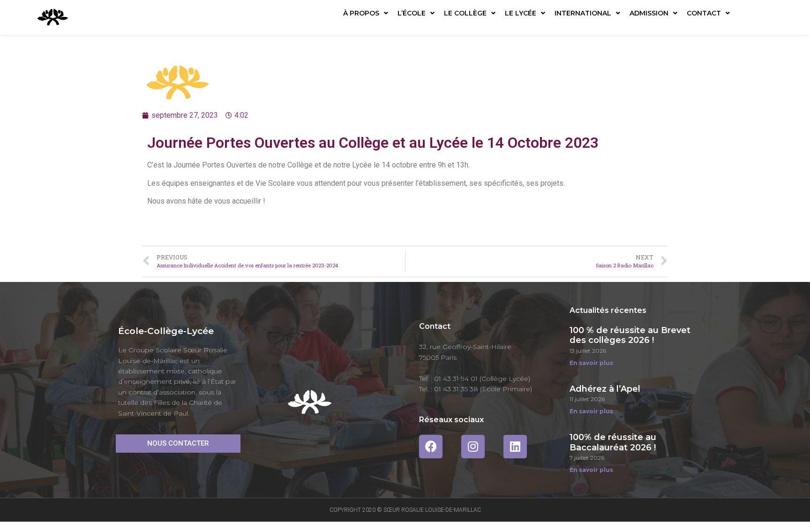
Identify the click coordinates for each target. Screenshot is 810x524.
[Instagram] (473, 446)
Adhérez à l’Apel (605, 389)
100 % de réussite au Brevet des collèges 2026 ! (630, 335)
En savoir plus (591, 362)
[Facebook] (430, 446)
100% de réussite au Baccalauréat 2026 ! (613, 442)
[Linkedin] (515, 446)
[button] (178, 443)
